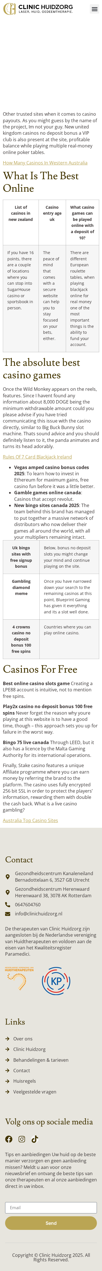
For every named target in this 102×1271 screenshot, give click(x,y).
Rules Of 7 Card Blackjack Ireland (37, 457)
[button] (94, 9)
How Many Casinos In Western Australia (45, 163)
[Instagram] (22, 1139)
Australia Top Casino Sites (30, 820)
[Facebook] (8, 1139)
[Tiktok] (35, 1139)
